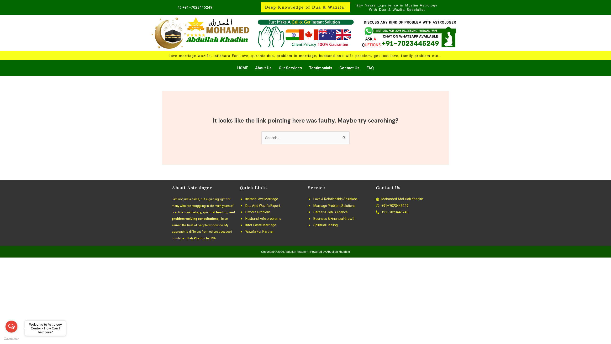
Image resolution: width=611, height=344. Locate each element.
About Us (263, 68)
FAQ (370, 68)
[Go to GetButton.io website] (11, 339)
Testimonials (320, 68)
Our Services (290, 68)
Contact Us (349, 68)
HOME (242, 68)
